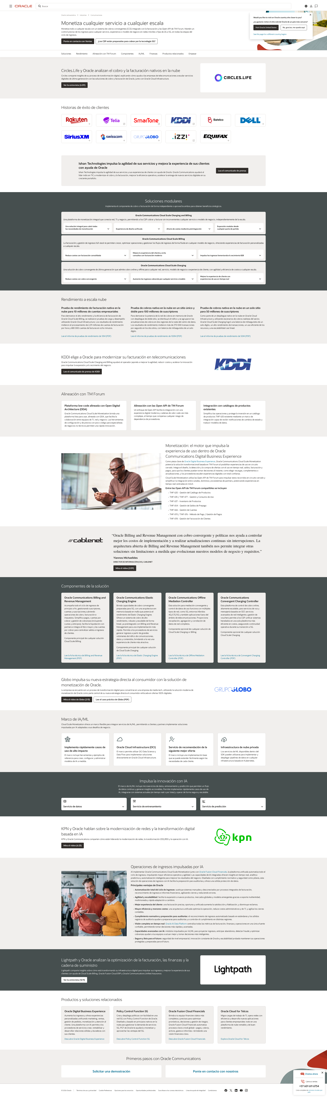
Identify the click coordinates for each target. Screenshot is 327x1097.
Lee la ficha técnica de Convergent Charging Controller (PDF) (240, 657)
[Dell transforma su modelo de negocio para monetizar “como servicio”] (250, 120)
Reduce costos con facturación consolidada (83, 255)
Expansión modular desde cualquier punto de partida (228, 227)
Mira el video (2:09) (125, 568)
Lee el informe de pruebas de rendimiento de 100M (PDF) (156, 336)
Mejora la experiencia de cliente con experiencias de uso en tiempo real (215, 277)
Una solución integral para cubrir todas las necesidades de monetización (81, 227)
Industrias (83, 15)
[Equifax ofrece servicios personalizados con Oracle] (215, 137)
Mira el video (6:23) (72, 845)
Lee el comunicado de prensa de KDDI (81, 371)
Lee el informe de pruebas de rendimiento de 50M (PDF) (225, 336)
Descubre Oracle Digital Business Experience (84, 1038)
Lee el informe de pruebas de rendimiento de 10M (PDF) (86, 336)
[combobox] (163, 6)
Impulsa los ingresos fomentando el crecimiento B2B (222, 255)
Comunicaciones (96, 15)
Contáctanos (212, 1090)
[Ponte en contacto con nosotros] (316, 6)
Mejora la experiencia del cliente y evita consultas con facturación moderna (149, 254)
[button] (10, 6)
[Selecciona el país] (306, 6)
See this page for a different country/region (270, 34)
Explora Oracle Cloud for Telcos (235, 1038)
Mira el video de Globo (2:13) (76, 699)
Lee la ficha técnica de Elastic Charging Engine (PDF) (137, 657)
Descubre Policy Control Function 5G (133, 1038)
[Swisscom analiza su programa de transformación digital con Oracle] (111, 137)
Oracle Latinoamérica (68, 15)
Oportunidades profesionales (146, 1090)
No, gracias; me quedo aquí (294, 27)
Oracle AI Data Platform (176, 923)
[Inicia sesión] (311, 6)
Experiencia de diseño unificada (129, 229)
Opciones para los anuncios (123, 1090)
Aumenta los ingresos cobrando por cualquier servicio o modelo (159, 279)
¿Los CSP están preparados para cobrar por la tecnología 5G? (126, 41)
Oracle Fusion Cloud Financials (213, 871)
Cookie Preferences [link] (105, 1090)
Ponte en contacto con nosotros (215, 1071)
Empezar (192, 53)
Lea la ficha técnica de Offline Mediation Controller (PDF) (186, 657)
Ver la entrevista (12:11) (74, 979)
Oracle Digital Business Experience (199, 461)
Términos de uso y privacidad (86, 1090)
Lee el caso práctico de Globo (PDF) (112, 699)
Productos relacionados (173, 53)
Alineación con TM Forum (104, 53)
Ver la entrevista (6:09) (74, 85)
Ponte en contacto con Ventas (77, 41)
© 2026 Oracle (66, 1090)
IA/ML (141, 53)
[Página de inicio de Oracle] (23, 6)
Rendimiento (81, 53)
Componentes (127, 53)
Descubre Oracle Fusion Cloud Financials (187, 1038)
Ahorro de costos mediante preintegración (184, 229)
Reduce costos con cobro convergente (81, 279)
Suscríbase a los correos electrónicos (170, 1090)
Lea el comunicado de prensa (232, 170)
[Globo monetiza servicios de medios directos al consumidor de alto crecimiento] (146, 137)
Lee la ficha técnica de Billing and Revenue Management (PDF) (83, 657)
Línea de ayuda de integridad (196, 1090)
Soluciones (66, 53)
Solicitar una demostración (111, 1071)
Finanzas (153, 53)
